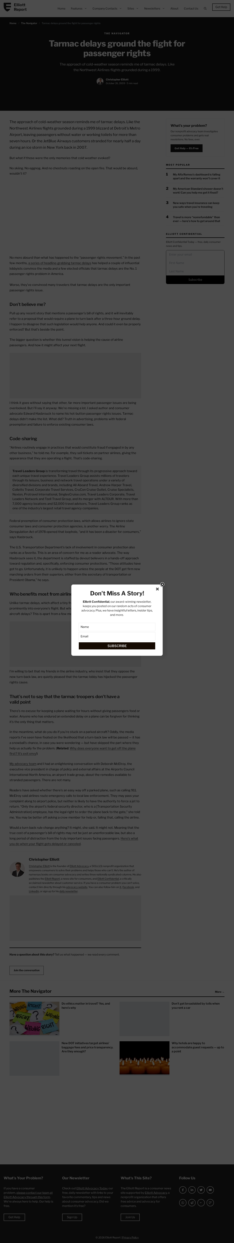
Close (162, 584)
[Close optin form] (158, 590)
